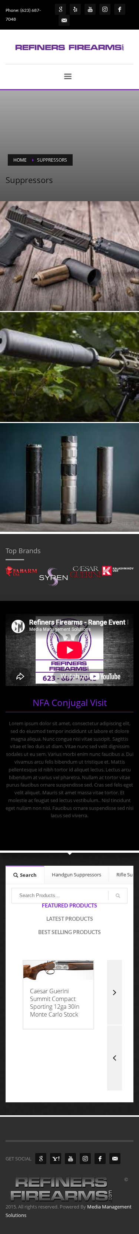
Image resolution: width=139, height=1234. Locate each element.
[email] (114, 1158)
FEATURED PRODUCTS (69, 906)
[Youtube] (90, 9)
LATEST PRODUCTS (69, 919)
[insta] (104, 9)
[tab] (25, 874)
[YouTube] (70, 1158)
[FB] (119, 9)
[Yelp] (75, 9)
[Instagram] (85, 1158)
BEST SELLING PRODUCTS (69, 932)
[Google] (60, 9)
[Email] (64, 20)
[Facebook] (100, 1158)
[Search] (118, 895)
